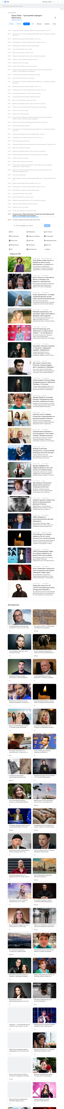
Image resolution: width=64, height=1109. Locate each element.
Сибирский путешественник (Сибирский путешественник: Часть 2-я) (31, 30)
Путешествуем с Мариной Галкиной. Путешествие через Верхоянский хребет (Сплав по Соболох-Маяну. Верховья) (32, 118)
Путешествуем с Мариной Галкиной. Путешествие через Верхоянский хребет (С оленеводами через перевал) (32, 70)
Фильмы (39, 24)
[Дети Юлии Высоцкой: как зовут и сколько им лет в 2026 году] (19, 919)
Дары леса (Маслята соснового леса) (22, 52)
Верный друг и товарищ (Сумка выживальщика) (25, 45)
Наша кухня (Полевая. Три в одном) (22, 49)
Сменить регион (16, 20)
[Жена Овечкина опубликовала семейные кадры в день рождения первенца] (19, 1094)
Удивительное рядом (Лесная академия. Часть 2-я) (26, 86)
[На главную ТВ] (7, 2)
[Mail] (5, 2)
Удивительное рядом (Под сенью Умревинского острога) (28, 134)
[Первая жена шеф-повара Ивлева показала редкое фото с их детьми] (19, 845)
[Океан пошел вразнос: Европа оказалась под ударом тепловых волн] (19, 1069)
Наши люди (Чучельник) (19, 175)
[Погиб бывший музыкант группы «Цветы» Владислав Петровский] (44, 695)
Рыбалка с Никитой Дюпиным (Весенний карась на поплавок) (29, 107)
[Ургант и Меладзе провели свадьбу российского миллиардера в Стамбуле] (44, 745)
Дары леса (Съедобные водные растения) (24, 100)
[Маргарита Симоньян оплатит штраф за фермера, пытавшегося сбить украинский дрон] (19, 695)
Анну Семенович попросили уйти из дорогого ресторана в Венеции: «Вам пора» (43, 570)
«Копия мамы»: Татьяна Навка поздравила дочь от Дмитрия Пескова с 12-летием (44, 382)
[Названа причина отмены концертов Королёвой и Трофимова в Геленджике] (44, 1094)
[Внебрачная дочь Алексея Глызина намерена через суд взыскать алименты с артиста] (44, 1019)
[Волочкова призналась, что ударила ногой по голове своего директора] (19, 870)
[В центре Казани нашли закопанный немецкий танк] (19, 770)
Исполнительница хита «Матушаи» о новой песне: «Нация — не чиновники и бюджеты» (43, 331)
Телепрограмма (12, 12)
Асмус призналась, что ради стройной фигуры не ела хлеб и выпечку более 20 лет (44, 297)
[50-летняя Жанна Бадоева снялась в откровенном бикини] (19, 795)
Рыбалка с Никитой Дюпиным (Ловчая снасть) (25, 59)
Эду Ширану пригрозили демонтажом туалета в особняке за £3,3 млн (42, 485)
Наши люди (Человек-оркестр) (21, 125)
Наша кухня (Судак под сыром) (21, 141)
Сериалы (47, 24)
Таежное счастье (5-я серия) (20, 158)
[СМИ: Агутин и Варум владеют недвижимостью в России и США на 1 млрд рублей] (19, 1044)
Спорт (54, 24)
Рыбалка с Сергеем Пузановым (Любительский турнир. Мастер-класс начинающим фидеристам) (32, 170)
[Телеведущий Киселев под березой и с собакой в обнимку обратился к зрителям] (44, 670)
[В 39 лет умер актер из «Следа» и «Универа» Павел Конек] (44, 845)
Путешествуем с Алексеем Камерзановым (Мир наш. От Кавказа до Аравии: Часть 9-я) (33, 130)
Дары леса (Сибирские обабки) (21, 147)
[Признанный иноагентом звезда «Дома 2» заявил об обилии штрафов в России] (44, 944)
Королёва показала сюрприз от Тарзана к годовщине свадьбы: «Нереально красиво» (44, 348)
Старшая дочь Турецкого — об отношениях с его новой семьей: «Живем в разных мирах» (43, 434)
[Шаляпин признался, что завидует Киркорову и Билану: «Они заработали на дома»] (44, 1044)
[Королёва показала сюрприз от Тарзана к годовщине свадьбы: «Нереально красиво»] (19, 969)
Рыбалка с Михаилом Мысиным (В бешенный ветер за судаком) (30, 154)
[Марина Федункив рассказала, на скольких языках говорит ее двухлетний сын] (44, 969)
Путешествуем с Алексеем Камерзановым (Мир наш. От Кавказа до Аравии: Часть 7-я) (33, 34)
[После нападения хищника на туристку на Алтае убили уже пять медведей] (44, 645)
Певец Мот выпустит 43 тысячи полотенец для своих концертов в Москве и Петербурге (44, 588)
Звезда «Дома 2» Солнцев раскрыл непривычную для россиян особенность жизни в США (43, 399)
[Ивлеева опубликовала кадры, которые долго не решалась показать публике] (44, 1069)
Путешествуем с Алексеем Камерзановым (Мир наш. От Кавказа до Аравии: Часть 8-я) (33, 82)
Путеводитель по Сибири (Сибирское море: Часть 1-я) (27, 137)
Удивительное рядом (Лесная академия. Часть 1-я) (26, 39)
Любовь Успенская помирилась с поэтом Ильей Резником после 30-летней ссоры (43, 451)
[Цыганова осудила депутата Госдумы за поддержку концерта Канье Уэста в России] (44, 720)
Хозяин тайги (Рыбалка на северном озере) (24, 66)
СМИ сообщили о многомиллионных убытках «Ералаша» (43, 519)
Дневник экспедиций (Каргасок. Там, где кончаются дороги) (29, 56)
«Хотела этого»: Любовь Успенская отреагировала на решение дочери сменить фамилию (44, 416)
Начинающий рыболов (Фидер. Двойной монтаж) (26, 96)
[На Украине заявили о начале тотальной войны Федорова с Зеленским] (44, 894)
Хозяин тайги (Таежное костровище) (22, 161)
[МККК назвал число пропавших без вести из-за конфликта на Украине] (44, 795)
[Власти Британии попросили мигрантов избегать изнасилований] (44, 870)
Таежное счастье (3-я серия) (20, 62)
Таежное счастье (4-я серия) (20, 110)
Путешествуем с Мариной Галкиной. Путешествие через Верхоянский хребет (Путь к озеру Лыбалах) (32, 165)
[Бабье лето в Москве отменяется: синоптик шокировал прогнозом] (44, 919)
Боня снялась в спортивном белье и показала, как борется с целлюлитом (43, 279)
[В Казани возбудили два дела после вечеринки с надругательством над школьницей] (44, 994)
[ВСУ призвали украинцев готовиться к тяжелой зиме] (19, 944)
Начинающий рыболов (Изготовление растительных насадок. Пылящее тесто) (34, 144)
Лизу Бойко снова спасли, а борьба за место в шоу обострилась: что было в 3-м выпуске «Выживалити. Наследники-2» (43, 262)
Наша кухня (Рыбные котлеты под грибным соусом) (26, 93)
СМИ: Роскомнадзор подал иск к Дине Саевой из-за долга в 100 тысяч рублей (43, 553)
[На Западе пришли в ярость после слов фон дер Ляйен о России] (19, 820)
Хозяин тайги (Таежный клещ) (20, 114)
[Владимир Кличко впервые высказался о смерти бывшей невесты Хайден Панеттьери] (19, 670)
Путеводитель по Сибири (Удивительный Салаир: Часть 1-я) (29, 42)
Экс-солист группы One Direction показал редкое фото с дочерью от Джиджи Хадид (43, 365)
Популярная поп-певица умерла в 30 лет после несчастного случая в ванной (44, 536)
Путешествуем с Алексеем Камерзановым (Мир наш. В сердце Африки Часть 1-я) (34, 179)
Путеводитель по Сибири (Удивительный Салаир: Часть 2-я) (29, 90)
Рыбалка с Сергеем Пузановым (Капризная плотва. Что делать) (30, 122)
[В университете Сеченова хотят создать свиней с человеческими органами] (44, 820)
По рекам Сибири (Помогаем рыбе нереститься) (26, 74)
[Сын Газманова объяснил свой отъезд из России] (19, 645)
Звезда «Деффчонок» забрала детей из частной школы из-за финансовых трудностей (43, 468)
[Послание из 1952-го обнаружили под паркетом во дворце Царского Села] (44, 621)
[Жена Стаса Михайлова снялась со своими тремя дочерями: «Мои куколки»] (19, 720)
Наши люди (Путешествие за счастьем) (23, 78)
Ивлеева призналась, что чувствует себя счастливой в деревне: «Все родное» (44, 314)
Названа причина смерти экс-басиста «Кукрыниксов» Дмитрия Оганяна (44, 502)
